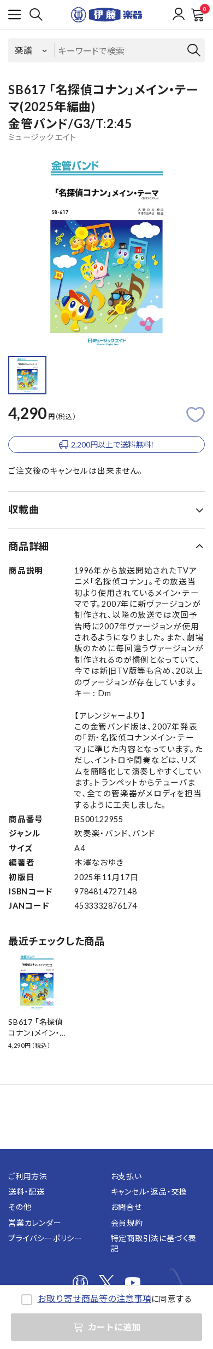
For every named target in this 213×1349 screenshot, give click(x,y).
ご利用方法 (28, 1176)
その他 (19, 1207)
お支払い (126, 1176)
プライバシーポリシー (45, 1238)
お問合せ (126, 1207)
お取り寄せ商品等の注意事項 (94, 1298)
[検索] (36, 14)
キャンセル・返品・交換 (149, 1191)
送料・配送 (26, 1191)
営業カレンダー (35, 1222)
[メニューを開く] (14, 14)
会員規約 (127, 1222)
